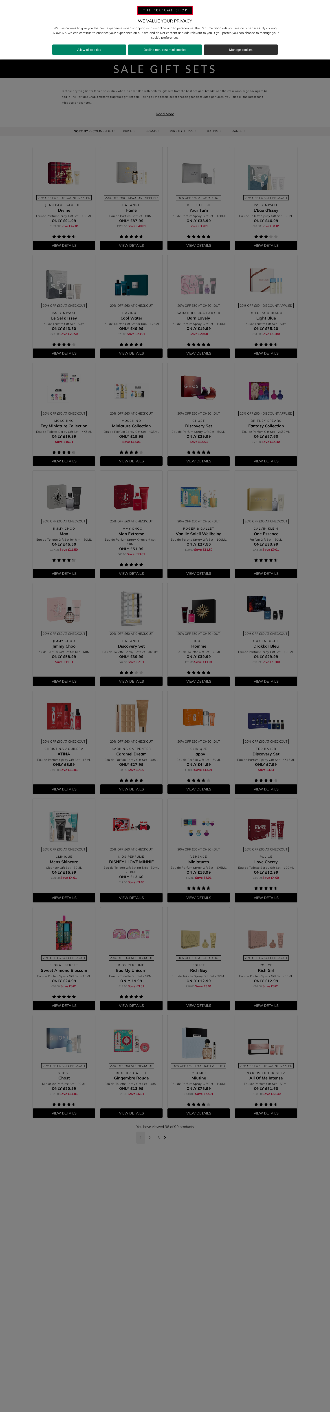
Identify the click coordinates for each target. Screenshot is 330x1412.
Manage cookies (241, 50)
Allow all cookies (89, 50)
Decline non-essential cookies (165, 50)
